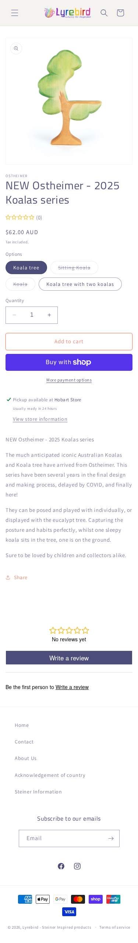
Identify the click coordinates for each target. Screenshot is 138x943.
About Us (26, 758)
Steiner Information (38, 791)
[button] (15, 13)
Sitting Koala (78, 269)
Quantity (15, 300)
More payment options (69, 380)
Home (22, 725)
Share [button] (21, 577)
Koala (24, 285)
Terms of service (114, 927)
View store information (40, 419)
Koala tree (26, 267)
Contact (24, 741)
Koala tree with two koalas (80, 284)
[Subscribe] (111, 838)
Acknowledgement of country (50, 775)
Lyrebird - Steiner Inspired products (56, 927)
